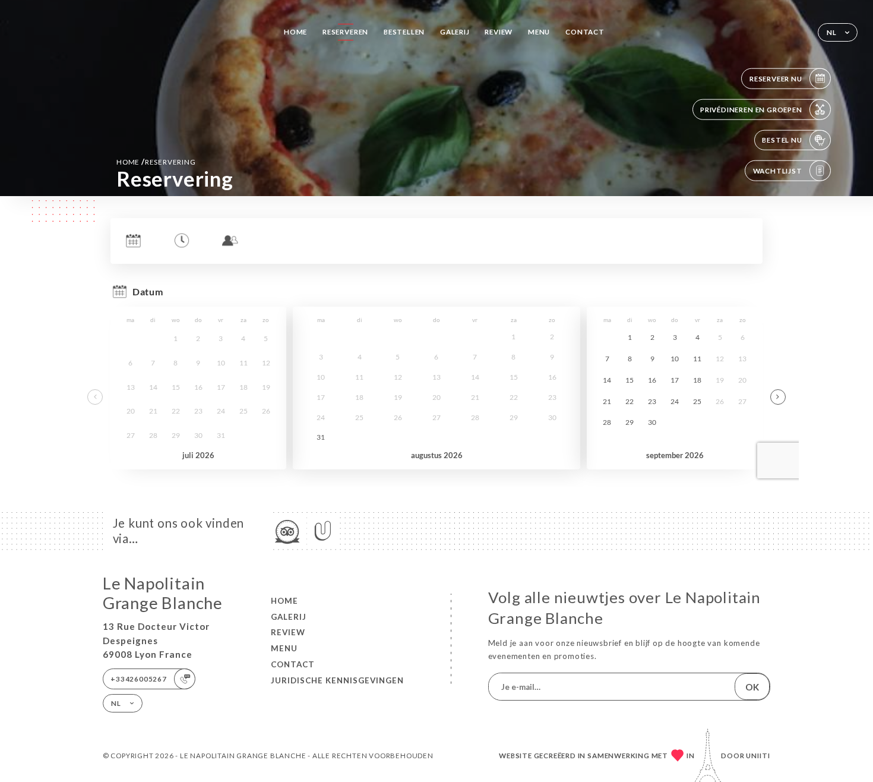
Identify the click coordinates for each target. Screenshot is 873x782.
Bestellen (404, 32)
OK (752, 687)
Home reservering (156, 161)
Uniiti (758, 755)
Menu (539, 32)
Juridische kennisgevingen (337, 680)
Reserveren (345, 32)
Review (499, 32)
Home (295, 32)
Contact (585, 32)
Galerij (455, 32)
